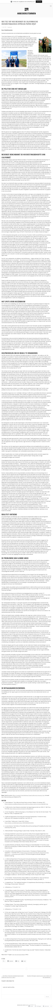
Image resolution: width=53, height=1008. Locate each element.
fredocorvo (10, 27)
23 (5, 943)
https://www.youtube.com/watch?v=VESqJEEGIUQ (21, 808)
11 (5, 859)
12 (5, 877)
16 (5, 899)
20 (5, 929)
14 (5, 887)
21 (5, 931)
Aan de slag (39, 1)
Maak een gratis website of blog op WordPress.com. (26, 1005)
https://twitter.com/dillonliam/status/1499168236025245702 (19, 823)
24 (5, 950)
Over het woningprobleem (18, 954)
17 (5, 904)
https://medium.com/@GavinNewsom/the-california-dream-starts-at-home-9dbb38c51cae (26, 804)
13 (5, 882)
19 (5, 912)
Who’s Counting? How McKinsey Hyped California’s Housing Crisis (29, 795)
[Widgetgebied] (51, 6)
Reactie (47, 996)
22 (5, 939)
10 (5, 851)
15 (5, 890)
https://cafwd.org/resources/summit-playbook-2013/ (29, 921)
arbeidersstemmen (26, 13)
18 (5, 909)
